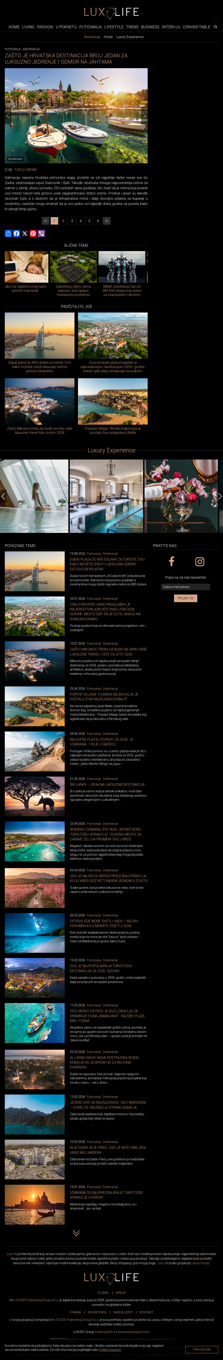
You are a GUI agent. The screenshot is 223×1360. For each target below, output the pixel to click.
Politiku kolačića (110, 1350)
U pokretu (66, 27)
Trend (132, 27)
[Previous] (8, 115)
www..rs (105, 1332)
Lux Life (12, 1254)
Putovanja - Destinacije (102, 553)
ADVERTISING (97, 1312)
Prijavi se (185, 598)
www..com (134, 1332)
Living (28, 27)
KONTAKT (147, 1312)
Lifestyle (113, 27)
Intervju (171, 27)
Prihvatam (202, 1349)
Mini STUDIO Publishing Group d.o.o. (34, 1300)
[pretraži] (215, 27)
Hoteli (108, 37)
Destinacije (92, 37)
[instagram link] (199, 562)
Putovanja (90, 27)
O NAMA (75, 1312)
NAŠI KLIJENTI (123, 1312)
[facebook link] (171, 562)
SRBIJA (121, 1292)
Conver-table (196, 27)
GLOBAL (103, 1292)
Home (14, 27)
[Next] (144, 115)
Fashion (45, 27)
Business (150, 27)
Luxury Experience (130, 37)
